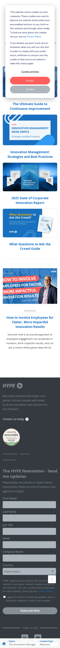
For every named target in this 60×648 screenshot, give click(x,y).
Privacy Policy (34, 36)
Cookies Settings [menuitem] (9, 460)
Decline (30, 89)
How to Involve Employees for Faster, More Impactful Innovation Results (30, 322)
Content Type (46, 641)
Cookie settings (30, 71)
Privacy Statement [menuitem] (10, 454)
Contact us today (13, 419)
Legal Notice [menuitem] (25, 454)
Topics (12, 641)
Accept (30, 80)
